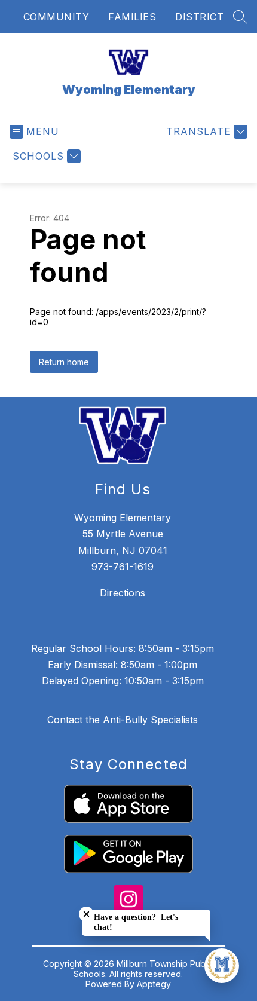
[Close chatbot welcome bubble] (86, 914)
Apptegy (154, 984)
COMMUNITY (56, 17)
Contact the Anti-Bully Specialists (122, 720)
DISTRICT (199, 17)
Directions (122, 593)
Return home (64, 362)
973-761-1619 (122, 567)
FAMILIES (132, 17)
